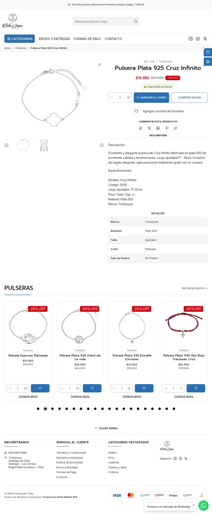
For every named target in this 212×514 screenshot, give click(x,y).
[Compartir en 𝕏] (149, 128)
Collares (113, 472)
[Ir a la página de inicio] (12, 21)
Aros (111, 457)
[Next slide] (101, 145)
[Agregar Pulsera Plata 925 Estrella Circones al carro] (144, 388)
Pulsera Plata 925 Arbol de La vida (80, 357)
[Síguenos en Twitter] (205, 38)
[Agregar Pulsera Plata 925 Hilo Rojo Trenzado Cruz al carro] (196, 388)
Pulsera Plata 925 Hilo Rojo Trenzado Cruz (184, 357)
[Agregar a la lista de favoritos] (11, 319)
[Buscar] (135, 21)
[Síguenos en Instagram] (190, 38)
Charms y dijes (117, 467)
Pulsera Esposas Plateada (28, 355)
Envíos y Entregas (67, 467)
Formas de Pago (66, 472)
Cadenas (113, 462)
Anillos (112, 452)
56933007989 (17, 452)
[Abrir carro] (208, 52)
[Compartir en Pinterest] (167, 128)
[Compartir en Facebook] (140, 128)
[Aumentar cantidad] (128, 98)
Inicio (7, 48)
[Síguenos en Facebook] (198, 38)
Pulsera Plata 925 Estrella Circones (132, 357)
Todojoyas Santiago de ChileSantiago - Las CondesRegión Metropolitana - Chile (26, 462)
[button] (19, 39)
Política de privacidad (69, 462)
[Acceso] (208, 61)
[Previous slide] (7, 145)
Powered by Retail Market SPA (60, 497)
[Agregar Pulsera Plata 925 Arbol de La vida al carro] (92, 388)
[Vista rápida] (11, 328)
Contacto (61, 477)
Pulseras (21, 48)
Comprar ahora (28, 396)
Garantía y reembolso (69, 457)
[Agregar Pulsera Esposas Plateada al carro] (40, 388)
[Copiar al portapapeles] (176, 128)
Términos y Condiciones (71, 452)
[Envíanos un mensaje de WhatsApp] (203, 505)
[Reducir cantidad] (111, 98)
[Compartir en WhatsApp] (158, 128)
